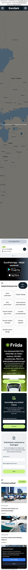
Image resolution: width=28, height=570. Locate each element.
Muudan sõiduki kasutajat (7, 322)
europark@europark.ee (22, 0)
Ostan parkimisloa (7, 294)
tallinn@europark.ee (22, 2)
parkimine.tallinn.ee (17, 4)
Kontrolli (14, 426)
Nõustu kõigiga (14, 559)
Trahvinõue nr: (6, 456)
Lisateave (14, 385)
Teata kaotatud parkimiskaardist (21, 303)
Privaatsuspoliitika (22, 566)
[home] (14, 8)
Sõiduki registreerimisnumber (10, 373)
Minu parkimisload (7, 303)
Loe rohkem (22, 481)
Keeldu (14, 563)
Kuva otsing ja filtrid (14, 241)
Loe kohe (3, 513)
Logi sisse (22, 285)
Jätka (14, 471)
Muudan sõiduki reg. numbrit (7, 313)
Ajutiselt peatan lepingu (7, 331)
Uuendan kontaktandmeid (21, 313)
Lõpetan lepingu (20, 294)
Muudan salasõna (20, 322)
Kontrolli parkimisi (14, 381)
